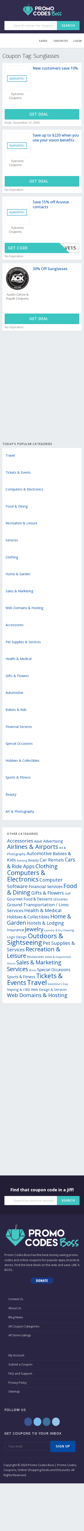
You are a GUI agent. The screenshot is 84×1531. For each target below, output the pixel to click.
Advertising (53, 841)
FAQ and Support (20, 1374)
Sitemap (14, 1391)
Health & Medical (19, 658)
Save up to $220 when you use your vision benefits (56, 138)
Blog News (15, 1317)
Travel (10, 455)
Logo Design (17, 937)
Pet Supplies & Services (23, 642)
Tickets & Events (18, 472)
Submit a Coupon (20, 1364)
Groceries (60, 899)
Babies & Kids (16, 709)
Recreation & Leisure (21, 523)
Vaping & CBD (18, 989)
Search (68, 25)
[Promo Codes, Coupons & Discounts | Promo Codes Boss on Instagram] (46, 1422)
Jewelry (34, 929)
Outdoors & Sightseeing (35, 939)
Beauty (11, 794)
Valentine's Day (58, 984)
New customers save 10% (55, 68)
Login (78, 40)
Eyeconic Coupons (16, 96)
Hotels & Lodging (45, 923)
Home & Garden (18, 574)
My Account (16, 1355)
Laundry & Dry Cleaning (59, 930)
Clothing (12, 557)
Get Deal (39, 114)
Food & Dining (17, 506)
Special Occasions (19, 743)
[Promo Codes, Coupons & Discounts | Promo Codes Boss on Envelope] (56, 1422)
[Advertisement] (42, 391)
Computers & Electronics (24, 489)
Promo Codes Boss (17, 1255)
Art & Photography (20, 811)
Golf (67, 894)
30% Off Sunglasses (50, 268)
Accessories (15, 625)
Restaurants (35, 957)
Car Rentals (52, 860)
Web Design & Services (49, 989)
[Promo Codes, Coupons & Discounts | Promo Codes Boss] (42, 9)
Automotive (14, 692)
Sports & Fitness (18, 777)
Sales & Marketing (19, 591)
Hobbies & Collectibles (22, 760)
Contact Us (15, 1299)
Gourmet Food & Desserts (29, 899)
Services (12, 540)
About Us (14, 1308)
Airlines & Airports (32, 846)
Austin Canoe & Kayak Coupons (17, 296)
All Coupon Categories (23, 1326)
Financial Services (19, 726)
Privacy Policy (17, 1383)
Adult (38, 841)
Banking (22, 860)
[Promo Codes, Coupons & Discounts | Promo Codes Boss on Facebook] (28, 1422)
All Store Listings (19, 1335)
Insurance (15, 929)
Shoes (32, 970)
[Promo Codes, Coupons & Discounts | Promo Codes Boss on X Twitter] (37, 1422)
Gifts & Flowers (17, 676)
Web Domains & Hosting (24, 608)
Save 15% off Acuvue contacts (51, 204)
